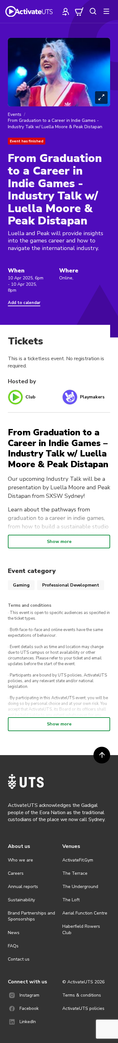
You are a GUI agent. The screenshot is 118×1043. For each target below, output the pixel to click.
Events (14, 114)
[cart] (79, 11)
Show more (59, 542)
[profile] (65, 11)
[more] (106, 11)
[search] (93, 11)
